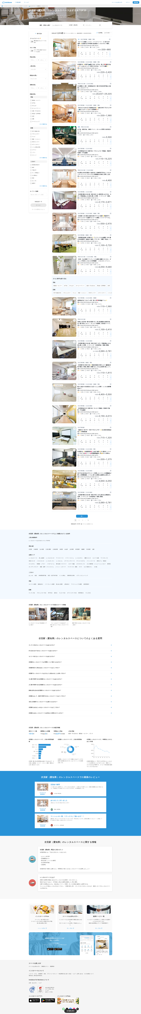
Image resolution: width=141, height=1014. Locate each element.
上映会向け (66, 584)
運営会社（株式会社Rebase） (36, 975)
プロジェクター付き (41, 592)
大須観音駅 (55, 549)
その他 (95, 566)
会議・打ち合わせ (91, 285)
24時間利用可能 (42, 575)
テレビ (74, 292)
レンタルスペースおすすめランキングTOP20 (39, 540)
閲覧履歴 (18, 2)
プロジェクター (67, 292)
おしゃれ (31, 575)
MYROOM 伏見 (43, 800)
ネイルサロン (32, 563)
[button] (70, 646)
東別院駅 (77, 549)
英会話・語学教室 (101, 285)
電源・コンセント (82, 292)
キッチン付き (32, 592)
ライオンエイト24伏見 (42, 816)
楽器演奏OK (86, 584)
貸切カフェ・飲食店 (101, 560)
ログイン (128, 2)
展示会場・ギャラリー (61, 563)
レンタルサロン (79, 558)
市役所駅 (88, 549)
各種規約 (40, 973)
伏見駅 (30, 549)
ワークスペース (59, 558)
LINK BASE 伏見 (42, 784)
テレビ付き (88, 592)
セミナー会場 (96, 558)
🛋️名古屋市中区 (32, 6)
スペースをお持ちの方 (117, 2)
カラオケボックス (80, 563)
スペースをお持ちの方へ (34, 966)
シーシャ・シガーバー (60, 566)
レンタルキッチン (50, 560)
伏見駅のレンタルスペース (42, 6)
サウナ (80, 566)
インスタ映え (62, 575)
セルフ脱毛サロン (88, 566)
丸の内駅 (42, 549)
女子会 (65, 285)
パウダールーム (50, 563)
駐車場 (108, 563)
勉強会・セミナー (58, 285)
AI (109, 39)
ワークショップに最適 (76, 584)
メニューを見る (41, 928)
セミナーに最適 (32, 584)
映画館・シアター (41, 563)
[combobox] (76, 25)
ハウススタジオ (40, 560)
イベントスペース (91, 560)
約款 (45, 973)
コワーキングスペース (69, 560)
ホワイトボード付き (72, 592)
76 (88, 520)
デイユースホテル (80, 560)
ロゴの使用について (89, 973)
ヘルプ (27, 2)
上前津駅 (71, 549)
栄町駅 (61, 549)
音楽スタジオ (32, 560)
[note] (77, 1009)
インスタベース (6, 6)
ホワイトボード (102, 292)
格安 (36, 575)
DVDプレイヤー (92, 292)
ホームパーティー (80, 285)
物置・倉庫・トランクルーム (47, 566)
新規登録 (136, 2)
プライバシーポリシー (52, 973)
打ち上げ (71, 285)
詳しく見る (69, 928)
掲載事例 (52, 966)
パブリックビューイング (82, 575)
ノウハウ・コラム (33, 973)
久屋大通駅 (48, 549)
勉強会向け (40, 584)
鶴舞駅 (83, 549)
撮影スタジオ (88, 558)
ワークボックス (104, 558)
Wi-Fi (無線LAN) (57, 292)
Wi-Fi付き (50, 592)
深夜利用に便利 (71, 575)
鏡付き (55, 592)
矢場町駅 (36, 549)
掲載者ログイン (45, 966)
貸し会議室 (41, 558)
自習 (109, 285)
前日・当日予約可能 (52, 575)
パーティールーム (69, 558)
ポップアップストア (33, 566)
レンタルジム (59, 560)
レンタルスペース (14, 6)
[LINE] (63, 1009)
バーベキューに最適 (49, 584)
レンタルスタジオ (50, 558)
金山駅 (66, 549)
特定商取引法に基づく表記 (65, 973)
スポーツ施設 (71, 563)
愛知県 (21, 6)
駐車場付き (81, 592)
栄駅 (93, 549)
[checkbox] (31, 100)
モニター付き (62, 592)
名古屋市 (25, 6)
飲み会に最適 (59, 584)
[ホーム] (7, 2)
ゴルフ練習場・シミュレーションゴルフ (96, 563)
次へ (82, 516)
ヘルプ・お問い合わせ (77, 973)
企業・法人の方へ (33, 982)
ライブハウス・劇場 (72, 566)
